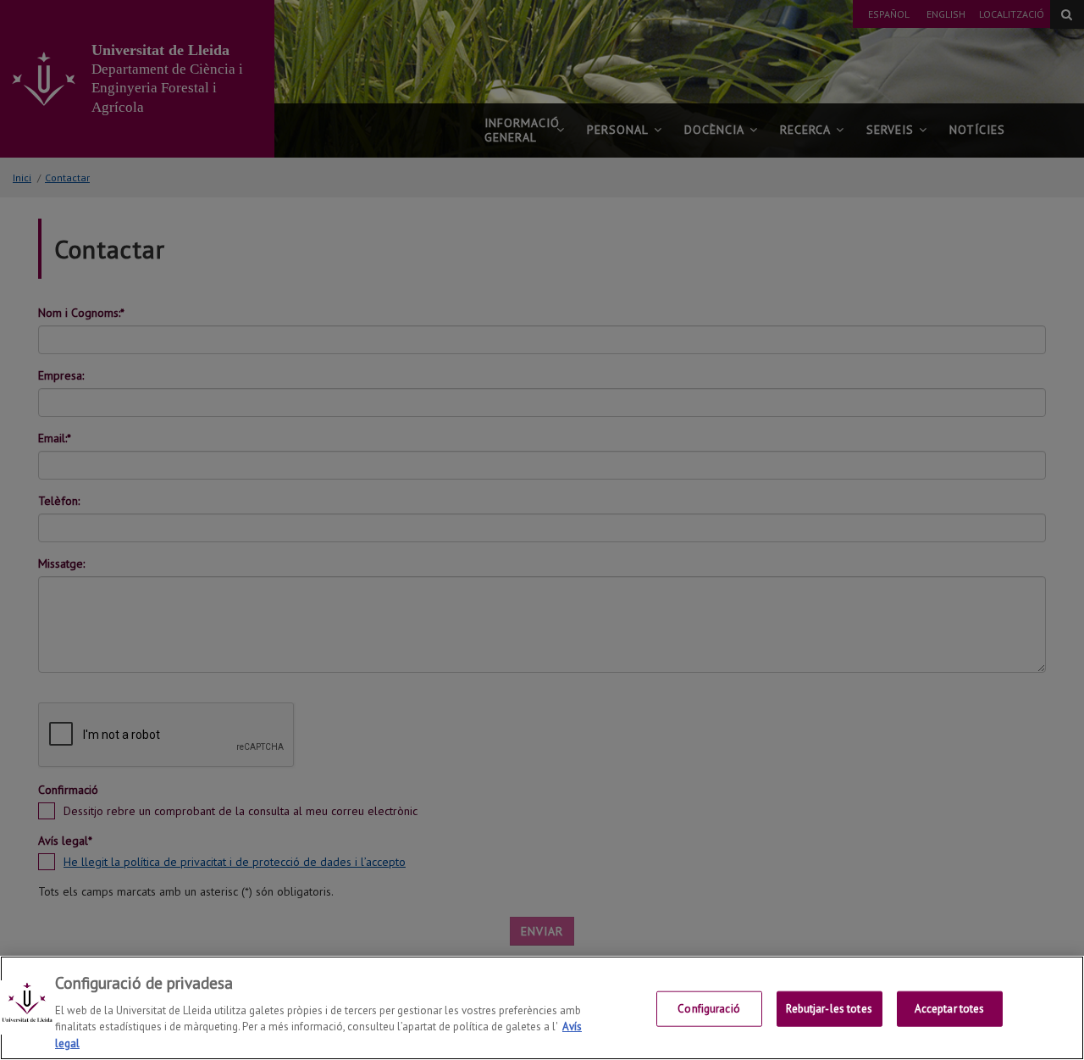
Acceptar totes (950, 1009)
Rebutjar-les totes (828, 1009)
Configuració (709, 1009)
